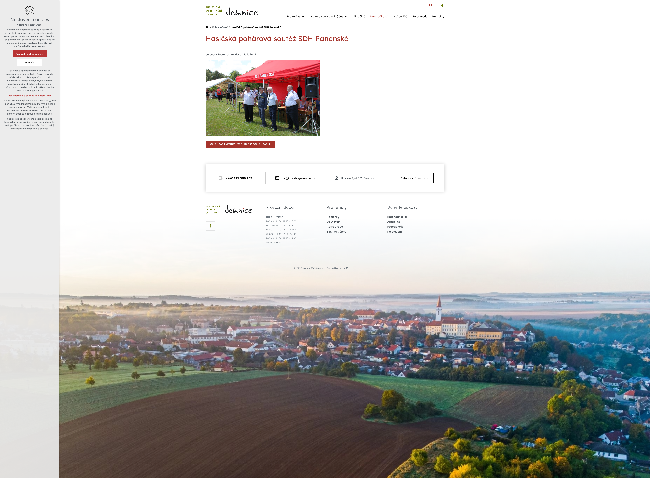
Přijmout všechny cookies (29, 54)
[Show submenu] (303, 16)
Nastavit (29, 62)
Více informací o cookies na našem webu (30, 95)
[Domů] (208, 26)
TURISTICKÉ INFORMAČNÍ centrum (214, 11)
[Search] (431, 5)
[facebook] (442, 5)
